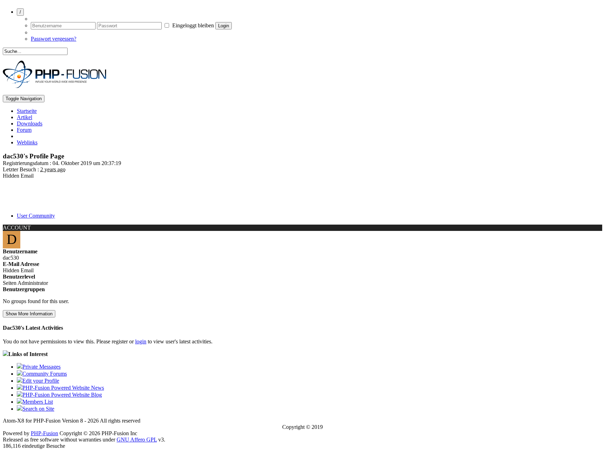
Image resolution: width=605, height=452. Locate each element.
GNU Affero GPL (137, 440)
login (140, 341)
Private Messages (41, 367)
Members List (37, 402)
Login (223, 25)
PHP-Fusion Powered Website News (63, 388)
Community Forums (44, 374)
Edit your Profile (40, 381)
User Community (36, 216)
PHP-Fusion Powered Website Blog (62, 395)
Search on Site (38, 409)
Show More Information (29, 313)
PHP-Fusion (44, 433)
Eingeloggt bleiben (192, 25)
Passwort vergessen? (53, 39)
